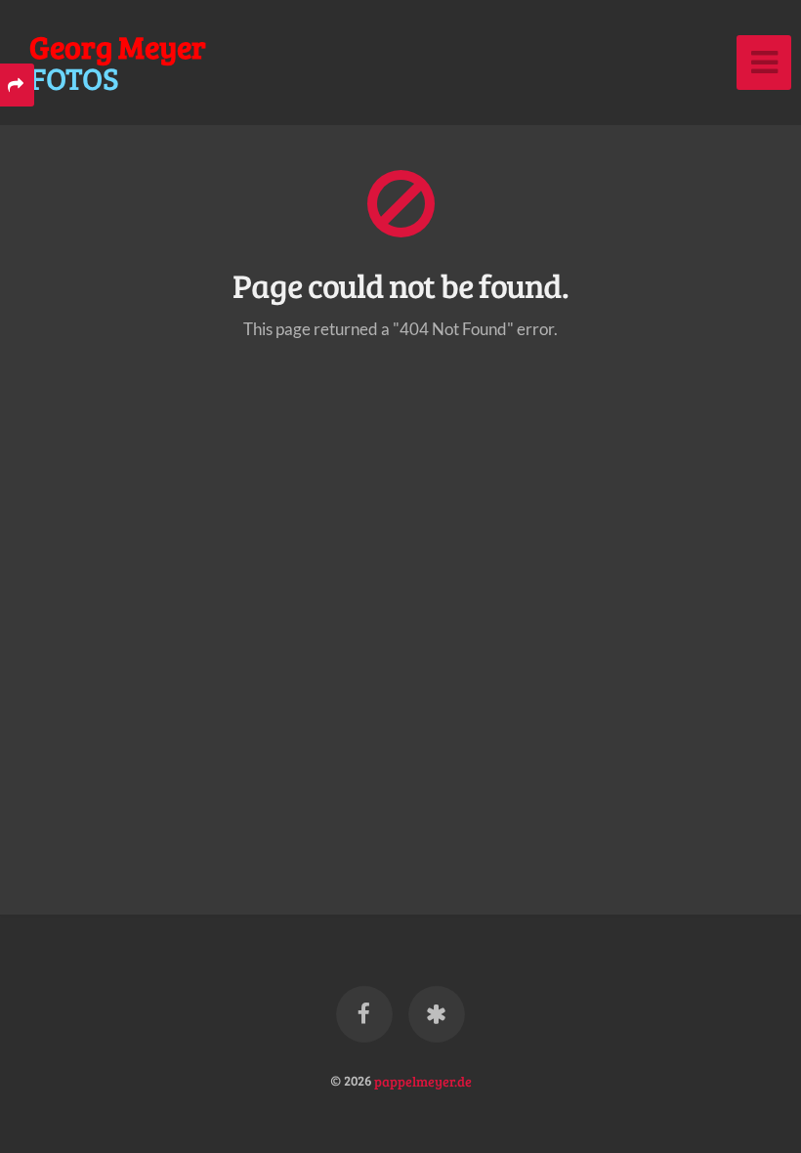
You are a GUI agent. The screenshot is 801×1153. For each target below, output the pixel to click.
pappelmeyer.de (423, 1079)
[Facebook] (364, 1014)
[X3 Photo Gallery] (436, 1014)
